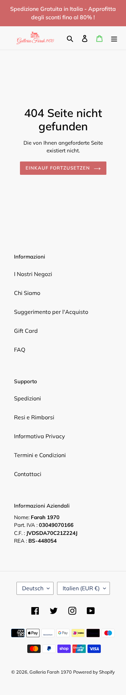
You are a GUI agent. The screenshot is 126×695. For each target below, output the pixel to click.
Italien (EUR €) (81, 588)
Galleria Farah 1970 (50, 672)
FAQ (19, 349)
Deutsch (32, 588)
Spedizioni (27, 398)
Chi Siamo (27, 292)
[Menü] (114, 38)
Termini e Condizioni (40, 455)
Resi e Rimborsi (34, 417)
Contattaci (27, 473)
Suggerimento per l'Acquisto (51, 311)
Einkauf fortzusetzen (58, 168)
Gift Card (26, 330)
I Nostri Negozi (33, 273)
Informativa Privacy (39, 436)
